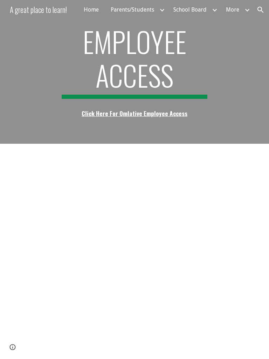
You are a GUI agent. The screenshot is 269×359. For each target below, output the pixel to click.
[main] (134, 62)
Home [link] (91, 9)
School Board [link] (190, 9)
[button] (260, 9)
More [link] (232, 9)
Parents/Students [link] (132, 9)
